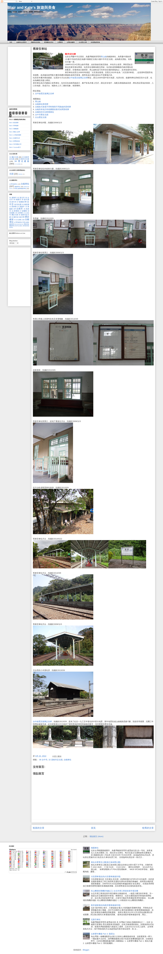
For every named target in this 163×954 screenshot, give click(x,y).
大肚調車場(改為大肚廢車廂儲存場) (106, 876)
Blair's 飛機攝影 (14, 128)
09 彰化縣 (18, 204)
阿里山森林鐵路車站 (20, 188)
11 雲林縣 (13, 206)
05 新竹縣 (25, 199)
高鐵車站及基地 (35, 42)
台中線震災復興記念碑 (78, 78)
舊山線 (103, 57)
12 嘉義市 (21, 206)
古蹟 (11, 174)
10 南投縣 (25, 204)
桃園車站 (94, 848)
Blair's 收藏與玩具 (14, 138)
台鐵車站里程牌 (41, 104)
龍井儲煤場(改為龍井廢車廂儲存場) (106, 905)
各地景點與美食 (95, 42)
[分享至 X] (57, 756)
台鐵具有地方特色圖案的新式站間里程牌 (52, 109)
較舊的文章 (148, 828)
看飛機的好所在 (48, 42)
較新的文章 (38, 828)
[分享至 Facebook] (59, 756)
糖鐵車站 (17, 186)
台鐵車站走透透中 (21, 42)
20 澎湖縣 (26, 213)
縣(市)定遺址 (18, 225)
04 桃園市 (17, 199)
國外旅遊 (17, 224)
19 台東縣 (19, 213)
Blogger (86, 950)
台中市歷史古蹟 (41, 115)
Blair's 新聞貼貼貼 (14, 141)
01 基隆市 (13, 198)
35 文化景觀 (17, 164)
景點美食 (20, 174)
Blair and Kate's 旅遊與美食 (31, 7)
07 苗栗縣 (20, 202)
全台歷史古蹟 (83, 42)
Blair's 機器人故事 (14, 132)
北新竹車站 (95, 919)
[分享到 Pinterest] (60, 756)
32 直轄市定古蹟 (56, 760)
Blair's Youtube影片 (15, 147)
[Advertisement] (19, 76)
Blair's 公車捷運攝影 (15, 135)
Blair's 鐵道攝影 (14, 122)
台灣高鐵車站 (13, 184)
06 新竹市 (12, 202)
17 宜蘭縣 (23, 211)
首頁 (11, 42)
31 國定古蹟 (13, 157)
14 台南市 (18, 209)
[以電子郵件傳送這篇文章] (53, 756)
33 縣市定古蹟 (24, 159)
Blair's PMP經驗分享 (15, 144)
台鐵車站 (67, 760)
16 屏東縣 (15, 211)
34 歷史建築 (21, 161)
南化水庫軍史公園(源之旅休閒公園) (106, 862)
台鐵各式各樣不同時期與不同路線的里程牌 (53, 107)
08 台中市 (43, 760)
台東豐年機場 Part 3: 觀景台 (103, 934)
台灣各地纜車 (71, 42)
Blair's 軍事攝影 (14, 125)
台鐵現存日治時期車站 (44, 112)
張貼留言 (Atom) (96, 836)
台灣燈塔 (60, 42)
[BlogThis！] (55, 756)
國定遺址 (21, 224)
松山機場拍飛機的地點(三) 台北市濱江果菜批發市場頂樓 (114, 891)
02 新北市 (21, 198)
